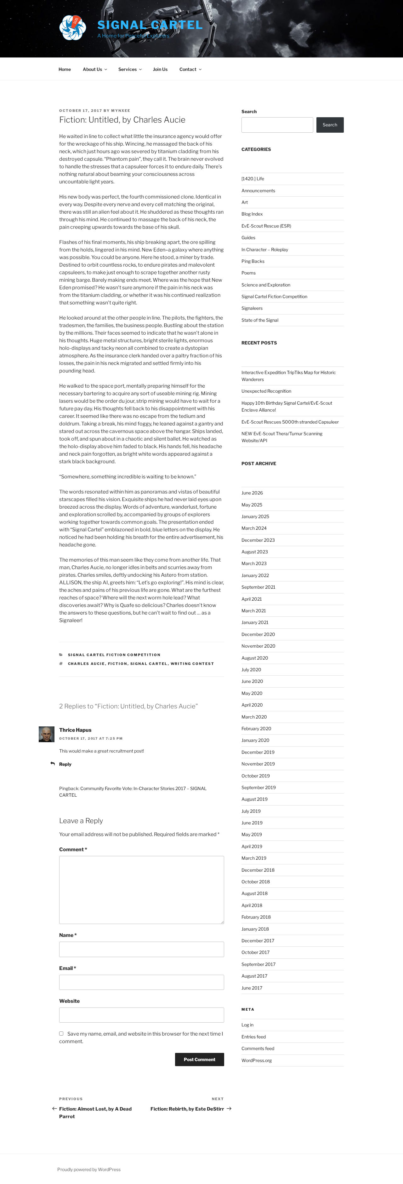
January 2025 (255, 516)
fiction (118, 663)
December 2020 (258, 634)
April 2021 (251, 599)
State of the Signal (259, 320)
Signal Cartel (150, 25)
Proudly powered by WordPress (89, 1169)
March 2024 (254, 528)
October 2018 (255, 881)
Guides (248, 237)
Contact (187, 69)
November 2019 (258, 763)
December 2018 (258, 870)
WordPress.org (256, 1060)
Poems (248, 272)
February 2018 (256, 917)
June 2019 (252, 822)
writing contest (193, 663)
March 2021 (253, 610)
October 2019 (255, 775)
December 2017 (257, 940)
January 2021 (255, 622)
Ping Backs (252, 261)
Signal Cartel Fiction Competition (114, 655)
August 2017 (254, 976)
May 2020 (252, 693)
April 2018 (251, 905)
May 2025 (251, 504)
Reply (65, 764)
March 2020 (254, 716)
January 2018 (255, 929)
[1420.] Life (252, 178)
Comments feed (257, 1048)
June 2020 (252, 681)
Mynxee (120, 110)
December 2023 (258, 540)
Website (69, 1001)
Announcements (258, 190)
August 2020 (254, 658)
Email (67, 968)
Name (68, 935)
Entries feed (253, 1036)
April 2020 (252, 705)
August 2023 (254, 551)
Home (65, 69)
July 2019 (251, 811)
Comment (73, 849)
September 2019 (258, 787)
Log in (247, 1024)
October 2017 (255, 952)
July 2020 (251, 669)
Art (244, 202)
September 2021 (258, 587)
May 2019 (251, 834)
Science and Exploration (265, 284)
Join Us (160, 69)
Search (249, 111)
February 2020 (256, 728)
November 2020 (258, 646)
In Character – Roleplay (264, 249)
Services (127, 69)
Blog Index (252, 214)
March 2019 (253, 858)
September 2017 (258, 964)
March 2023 (254, 563)
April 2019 (251, 846)
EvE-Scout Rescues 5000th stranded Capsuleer (290, 422)
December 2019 (258, 752)
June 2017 (251, 988)
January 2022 (255, 575)
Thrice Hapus (75, 730)
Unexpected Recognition (266, 391)
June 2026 (252, 492)
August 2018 (254, 893)
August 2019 (254, 799)
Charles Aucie (86, 663)
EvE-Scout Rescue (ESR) (266, 225)
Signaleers (252, 308)
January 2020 (255, 740)
